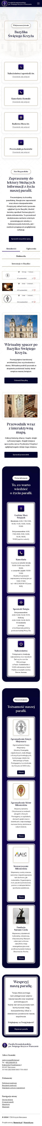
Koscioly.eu (28, 1122)
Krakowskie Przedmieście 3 (11, 1065)
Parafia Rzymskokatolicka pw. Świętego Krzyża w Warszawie (20, 3)
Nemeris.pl (18, 1122)
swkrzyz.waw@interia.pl (10, 1060)
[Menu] (38, 3)
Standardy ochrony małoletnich (13, 1088)
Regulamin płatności (9, 1085)
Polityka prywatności (9, 1083)
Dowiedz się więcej (21, 76)
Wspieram (5, 1107)
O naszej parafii (8, 1102)
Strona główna (7, 1100)
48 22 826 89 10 (11, 1062)
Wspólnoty (6, 1104)
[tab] (11, 249)
